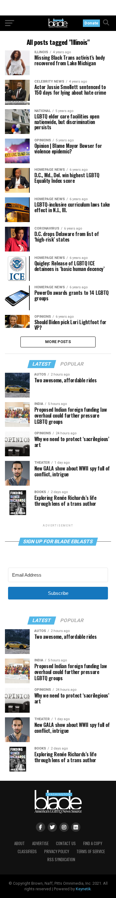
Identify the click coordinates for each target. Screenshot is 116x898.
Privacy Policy (56, 851)
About (19, 843)
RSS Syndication (61, 859)
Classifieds (27, 851)
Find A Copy (92, 843)
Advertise (40, 843)
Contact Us (66, 843)
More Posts (58, 341)
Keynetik (83, 889)
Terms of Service (90, 851)
